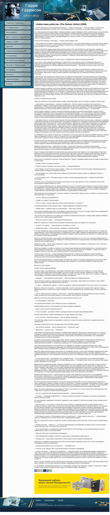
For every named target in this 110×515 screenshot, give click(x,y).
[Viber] (47, 470)
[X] (44, 470)
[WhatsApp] (50, 470)
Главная (38, 500)
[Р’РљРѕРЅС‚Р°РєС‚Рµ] (35, 470)
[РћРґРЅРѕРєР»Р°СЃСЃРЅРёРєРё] (38, 470)
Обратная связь (49, 500)
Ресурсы (60, 500)
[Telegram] (41, 470)
